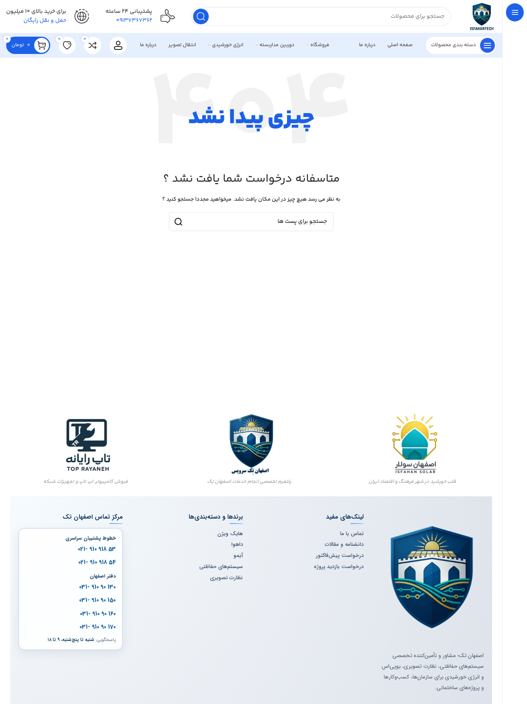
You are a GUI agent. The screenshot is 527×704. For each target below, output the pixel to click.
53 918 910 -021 (97, 549)
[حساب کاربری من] (118, 45)
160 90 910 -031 (98, 613)
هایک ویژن (230, 534)
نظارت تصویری (226, 578)
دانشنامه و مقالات (344, 544)
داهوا (237, 544)
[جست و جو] (201, 16)
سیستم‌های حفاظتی (221, 567)
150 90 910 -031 (97, 600)
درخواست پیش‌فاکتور (340, 556)
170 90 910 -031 (97, 626)
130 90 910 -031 (97, 587)
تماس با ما (352, 534)
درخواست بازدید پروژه (339, 567)
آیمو (238, 556)
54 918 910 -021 (97, 562)
